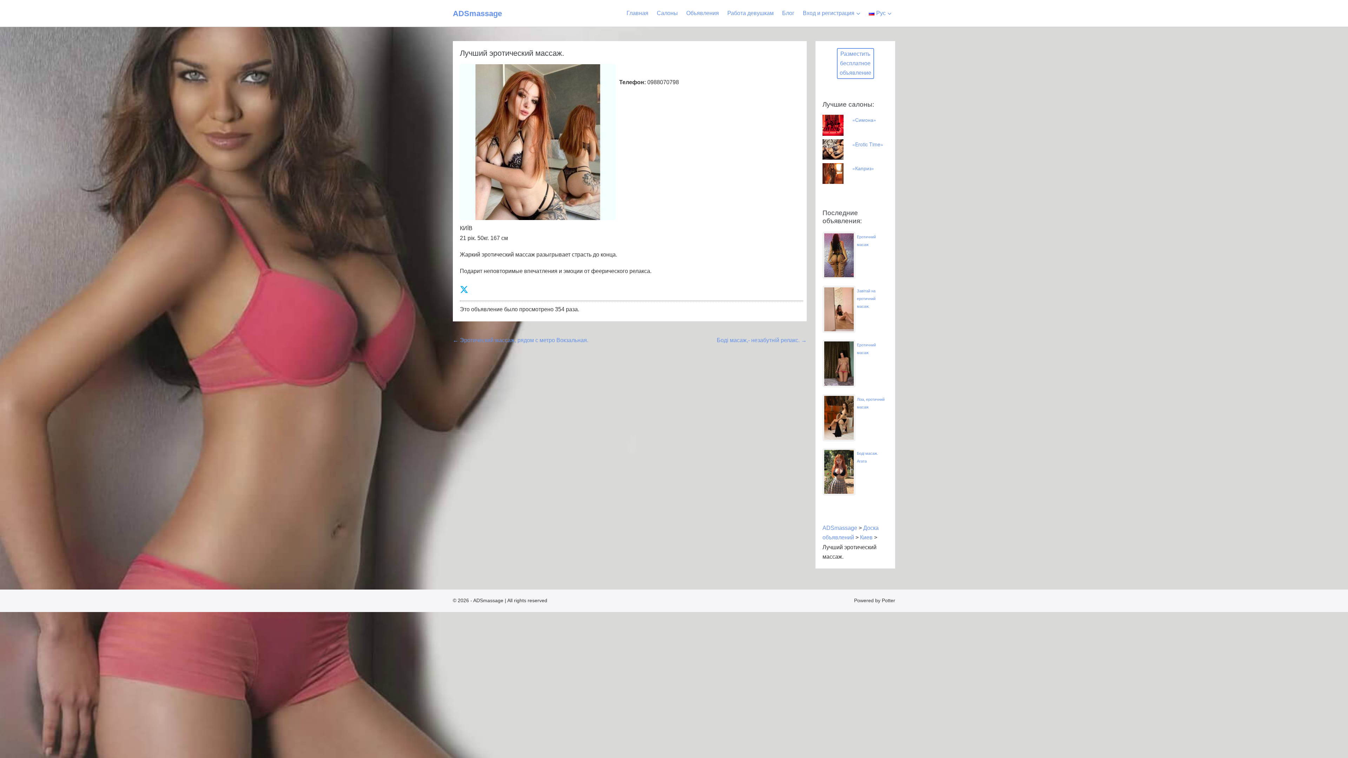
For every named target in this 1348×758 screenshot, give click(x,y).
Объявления (702, 13)
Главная (637, 13)
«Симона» (864, 119)
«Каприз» (863, 168)
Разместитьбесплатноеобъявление (855, 63)
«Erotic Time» (867, 144)
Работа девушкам (750, 13)
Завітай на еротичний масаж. (866, 298)
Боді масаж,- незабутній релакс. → (762, 340)
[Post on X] (464, 289)
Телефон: (632, 82)
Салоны (667, 13)
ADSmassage (477, 13)
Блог (788, 13)
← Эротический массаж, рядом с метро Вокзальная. (520, 340)
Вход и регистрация (828, 13)
